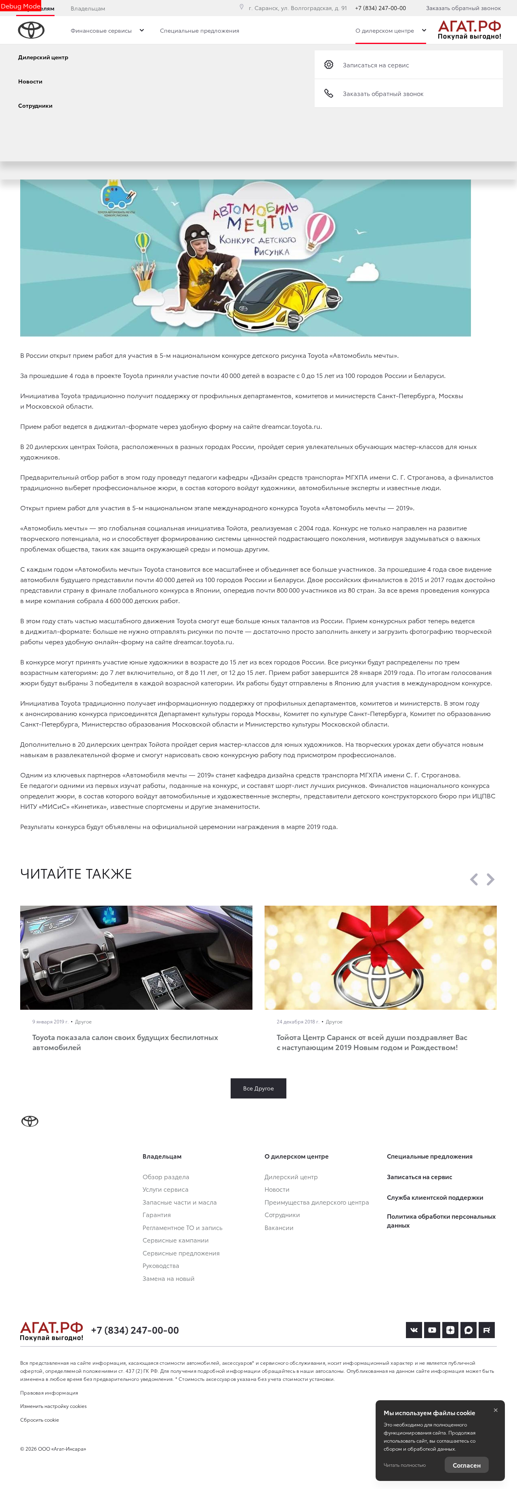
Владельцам (88, 8)
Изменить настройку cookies (53, 1405)
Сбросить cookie (39, 1419)
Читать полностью (405, 1464)
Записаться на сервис (376, 64)
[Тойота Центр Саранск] (469, 30)
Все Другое (258, 1088)
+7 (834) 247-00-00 (380, 8)
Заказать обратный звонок (463, 8)
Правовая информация (49, 1392)
